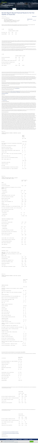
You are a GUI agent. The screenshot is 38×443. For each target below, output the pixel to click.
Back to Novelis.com (34, 0)
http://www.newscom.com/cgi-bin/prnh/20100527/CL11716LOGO (11, 433)
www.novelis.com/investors (5, 93)
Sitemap (30, 439)
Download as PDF (34, 16)
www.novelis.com (17, 88)
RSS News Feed (25, 439)
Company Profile (14, 439)
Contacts (20, 439)
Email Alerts (8, 439)
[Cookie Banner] (19, 441)
